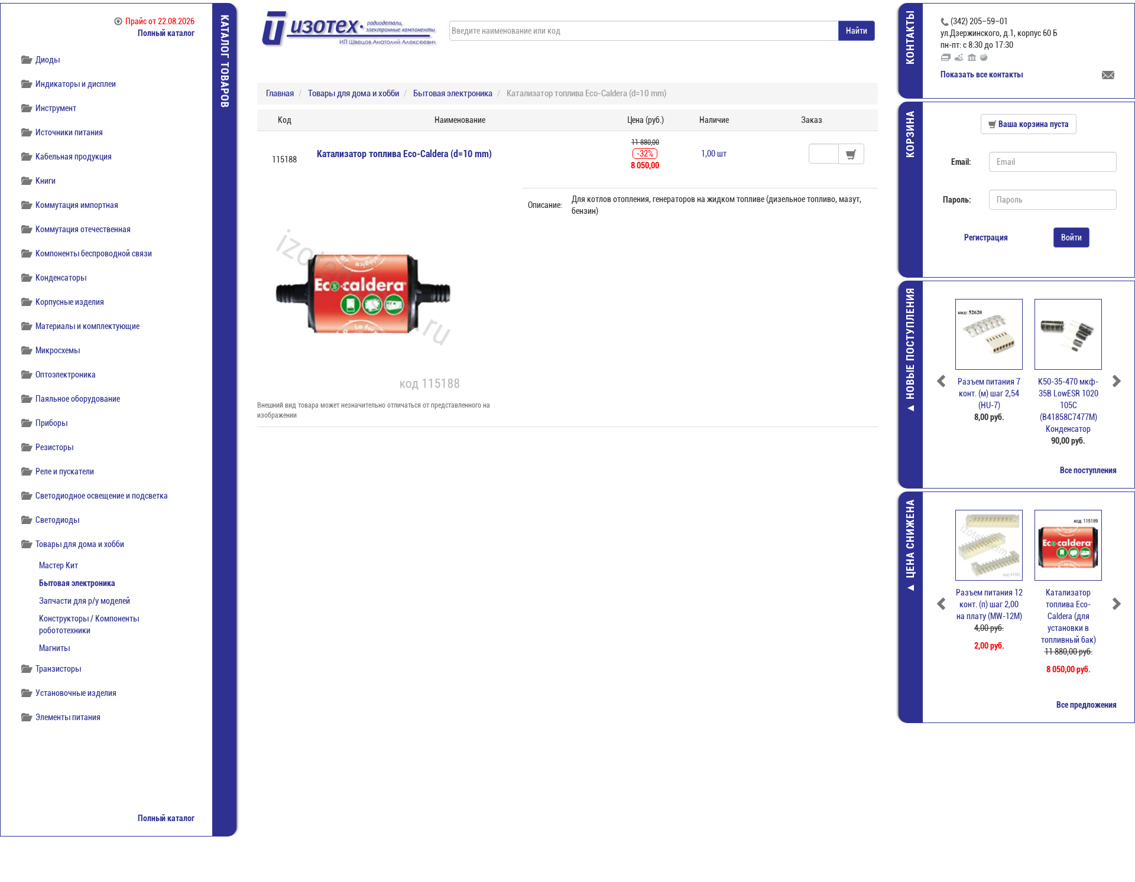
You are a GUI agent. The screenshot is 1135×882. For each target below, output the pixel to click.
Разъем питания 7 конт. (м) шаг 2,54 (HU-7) (989, 393)
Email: (961, 162)
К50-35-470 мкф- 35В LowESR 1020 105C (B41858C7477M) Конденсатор (1068, 405)
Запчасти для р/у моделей (84, 601)
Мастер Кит (58, 565)
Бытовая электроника (77, 583)
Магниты (54, 648)
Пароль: (957, 199)
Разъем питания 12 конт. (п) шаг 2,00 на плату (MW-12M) (989, 604)
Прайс (159, 21)
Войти (1071, 237)
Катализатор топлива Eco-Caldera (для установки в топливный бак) (1068, 616)
